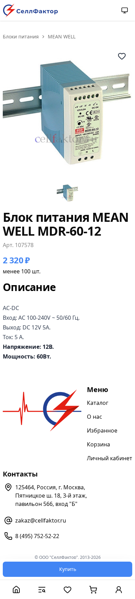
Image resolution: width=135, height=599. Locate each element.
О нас (94, 416)
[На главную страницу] (30, 10)
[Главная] (16, 589)
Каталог (97, 403)
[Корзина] (93, 589)
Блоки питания (21, 36)
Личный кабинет (109, 458)
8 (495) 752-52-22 (37, 536)
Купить (67, 569)
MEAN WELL (61, 36)
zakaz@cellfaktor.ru (40, 520)
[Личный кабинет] (118, 589)
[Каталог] (42, 589)
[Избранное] (67, 589)
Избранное (102, 430)
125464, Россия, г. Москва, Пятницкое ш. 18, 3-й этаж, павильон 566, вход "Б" (51, 495)
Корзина (98, 444)
